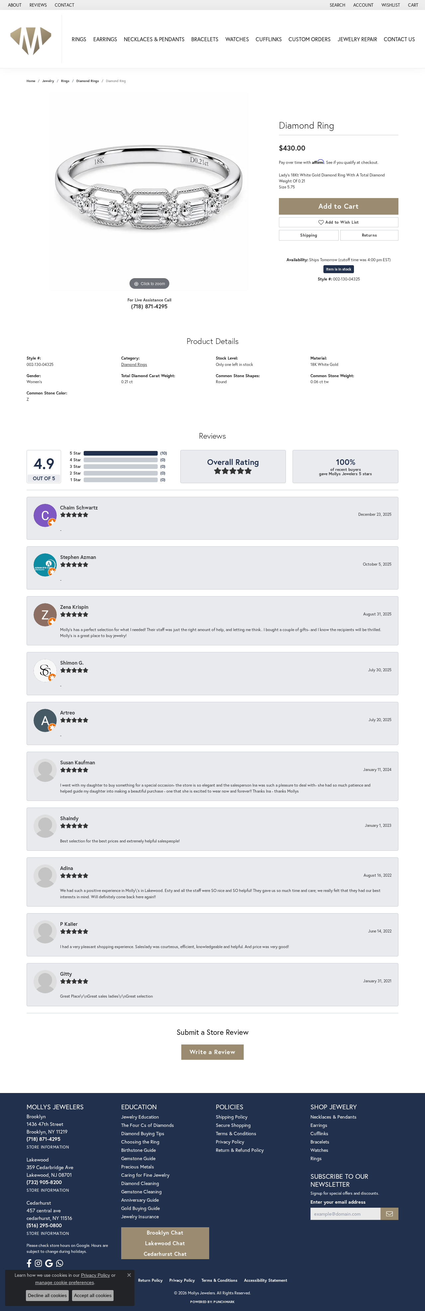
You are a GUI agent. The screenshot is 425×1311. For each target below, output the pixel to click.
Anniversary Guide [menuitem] (140, 1200)
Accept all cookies (93, 1295)
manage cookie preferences (64, 1282)
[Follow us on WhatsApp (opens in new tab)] (59, 1263)
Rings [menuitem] (316, 1158)
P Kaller (69, 924)
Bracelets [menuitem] (319, 1142)
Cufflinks (269, 39)
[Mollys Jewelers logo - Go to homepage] (32, 39)
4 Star (75, 459)
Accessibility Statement (265, 1280)
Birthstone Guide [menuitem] (138, 1150)
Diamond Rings (87, 81)
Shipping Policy (231, 1117)
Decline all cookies (47, 1295)
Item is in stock (338, 269)
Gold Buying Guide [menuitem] (140, 1208)
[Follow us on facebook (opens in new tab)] (29, 1263)
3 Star (75, 466)
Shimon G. (72, 662)
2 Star (75, 473)
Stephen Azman (78, 557)
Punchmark (223, 1302)
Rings (79, 39)
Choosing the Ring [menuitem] (140, 1142)
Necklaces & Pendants (154, 39)
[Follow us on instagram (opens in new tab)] (38, 1263)
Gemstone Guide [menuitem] (138, 1158)
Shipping (308, 235)
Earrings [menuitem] (318, 1125)
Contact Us (399, 39)
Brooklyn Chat (165, 1232)
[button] (336, 5)
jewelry (48, 81)
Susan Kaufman (77, 762)
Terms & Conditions (236, 1133)
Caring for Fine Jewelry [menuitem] (145, 1175)
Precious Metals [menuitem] (137, 1166)
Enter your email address (338, 1202)
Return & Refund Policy (240, 1150)
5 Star (75, 453)
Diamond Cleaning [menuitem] (140, 1183)
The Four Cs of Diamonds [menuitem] (147, 1125)
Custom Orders (310, 39)
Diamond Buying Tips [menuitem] (142, 1133)
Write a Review (212, 1052)
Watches (237, 39)
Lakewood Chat (165, 1243)
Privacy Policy (230, 1142)
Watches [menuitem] (319, 1150)
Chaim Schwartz (79, 507)
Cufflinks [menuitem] (319, 1133)
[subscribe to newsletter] (389, 1214)
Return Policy (150, 1280)
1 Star (75, 479)
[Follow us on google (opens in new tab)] (49, 1263)
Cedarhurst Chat (165, 1253)
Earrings (105, 39)
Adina (66, 868)
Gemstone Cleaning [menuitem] (141, 1191)
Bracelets (204, 39)
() (163, 453)
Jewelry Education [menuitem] (140, 1117)
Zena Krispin (74, 606)
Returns (369, 235)
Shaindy (69, 818)
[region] (149, 191)
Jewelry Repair (357, 39)
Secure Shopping (233, 1125)
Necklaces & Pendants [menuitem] (333, 1117)
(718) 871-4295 (149, 306)
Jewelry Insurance (140, 1216)
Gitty (66, 973)
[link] (14, 5)
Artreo (67, 712)
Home (31, 81)
